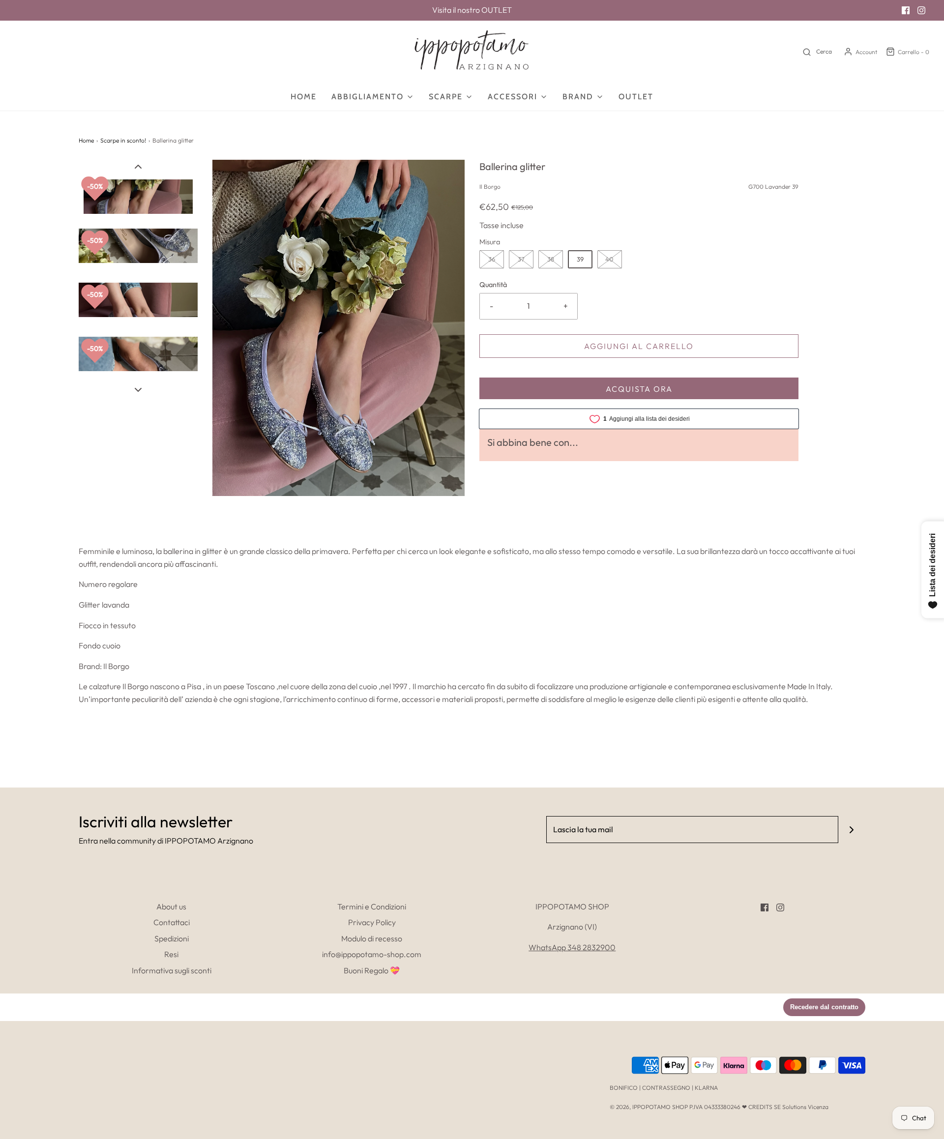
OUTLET (496, 10)
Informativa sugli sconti (171, 970)
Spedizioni (171, 938)
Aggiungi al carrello (639, 346)
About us (171, 906)
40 (609, 259)
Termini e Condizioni (371, 906)
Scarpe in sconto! (123, 140)
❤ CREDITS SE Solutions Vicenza (785, 1106)
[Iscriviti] (851, 829)
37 (521, 259)
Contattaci (171, 922)
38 (550, 259)
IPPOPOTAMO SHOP (660, 1106)
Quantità (493, 284)
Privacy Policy (372, 922)
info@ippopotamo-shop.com (371, 954)
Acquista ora (639, 389)
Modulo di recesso (371, 938)
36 (491, 259)
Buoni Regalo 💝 (372, 970)
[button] (138, 166)
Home (304, 96)
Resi (171, 954)
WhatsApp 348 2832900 (572, 947)
